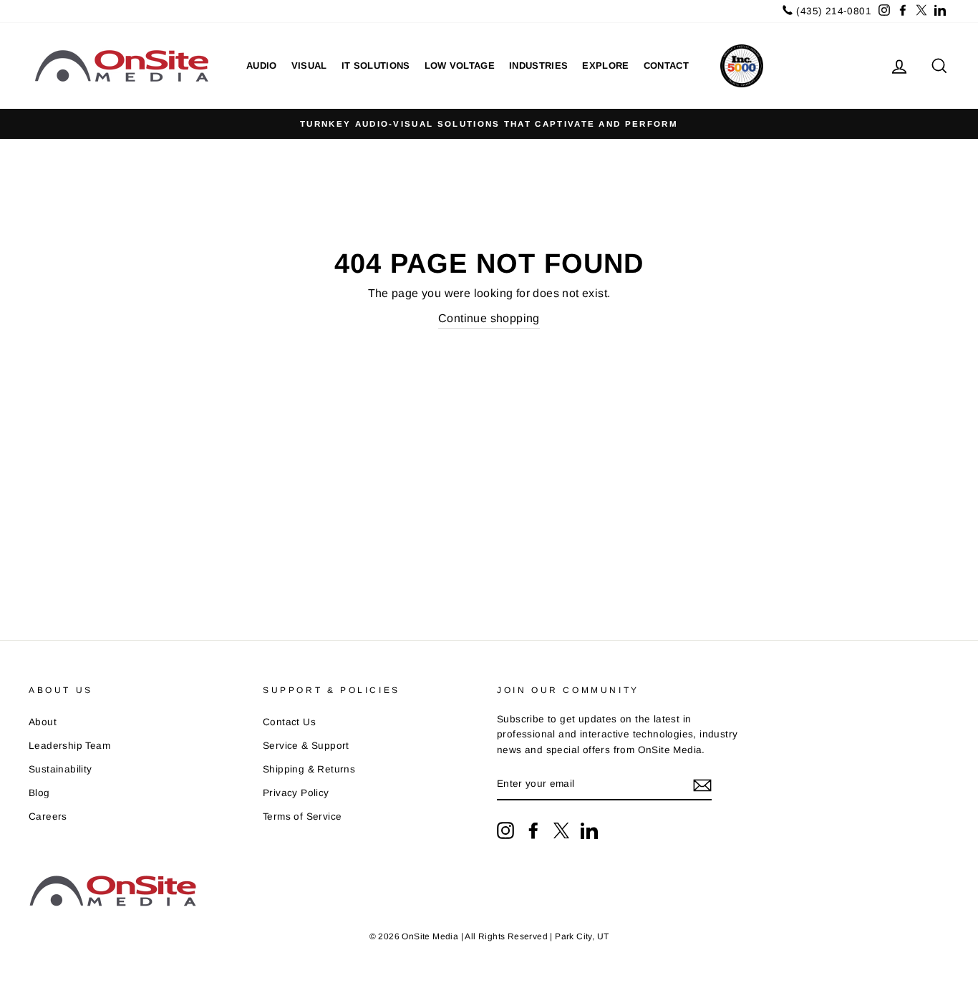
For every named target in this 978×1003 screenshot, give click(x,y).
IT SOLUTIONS (376, 65)
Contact (666, 65)
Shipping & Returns (309, 769)
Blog (39, 793)
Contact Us (289, 722)
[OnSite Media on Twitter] (561, 830)
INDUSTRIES (538, 65)
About (43, 722)
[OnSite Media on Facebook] (533, 830)
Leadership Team (69, 745)
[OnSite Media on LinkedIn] (589, 830)
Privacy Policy (296, 793)
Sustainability (60, 769)
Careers (48, 816)
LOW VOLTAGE (460, 65)
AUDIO (261, 65)
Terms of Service (302, 816)
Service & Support (306, 745)
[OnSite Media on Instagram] (505, 830)
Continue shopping (489, 318)
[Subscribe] (702, 784)
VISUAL (309, 65)
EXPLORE (605, 65)
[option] (489, 124)
